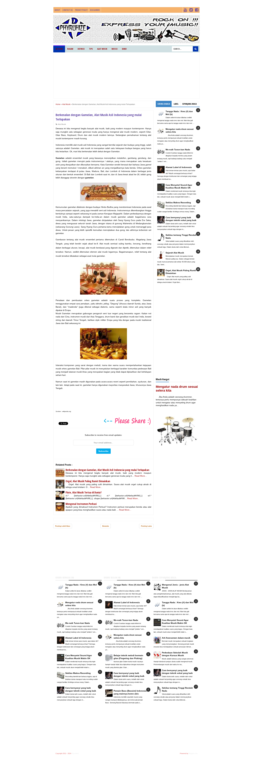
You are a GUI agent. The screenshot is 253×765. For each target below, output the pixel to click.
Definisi (81, 48)
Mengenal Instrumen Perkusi (81, 504)
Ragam (70, 48)
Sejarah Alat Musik (175, 253)
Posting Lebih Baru (62, 526)
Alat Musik (102, 48)
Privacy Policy (81, 10)
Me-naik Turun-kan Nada (178, 149)
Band (124, 48)
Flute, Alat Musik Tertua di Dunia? (84, 492)
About (57, 10)
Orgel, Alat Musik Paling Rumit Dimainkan (88, 481)
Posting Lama (146, 526)
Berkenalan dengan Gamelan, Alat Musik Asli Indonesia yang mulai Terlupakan (107, 470)
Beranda (105, 526)
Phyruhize (75, 753)
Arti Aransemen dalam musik (176, 638)
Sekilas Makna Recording (178, 202)
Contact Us (68, 10)
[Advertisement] (126, 75)
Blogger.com (193, 753)
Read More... (141, 476)
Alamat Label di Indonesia (179, 167)
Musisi (115, 48)
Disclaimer (95, 10)
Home (60, 48)
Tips (91, 48)
